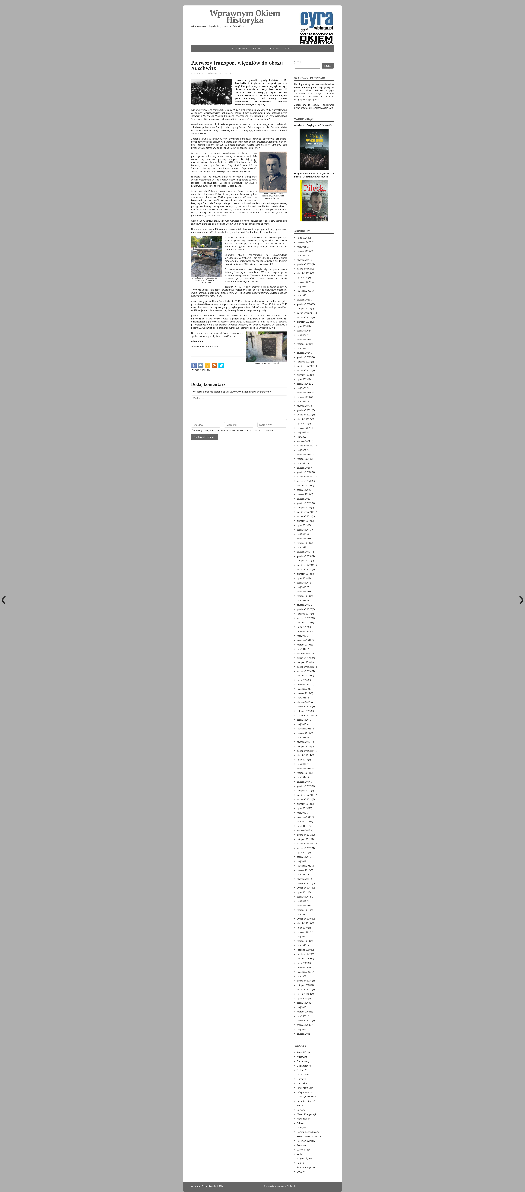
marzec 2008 (303, 1011)
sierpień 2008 (304, 994)
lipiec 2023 (302, 379)
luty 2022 (301, 436)
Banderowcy (303, 1061)
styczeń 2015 (303, 741)
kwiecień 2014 (304, 768)
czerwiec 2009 (304, 967)
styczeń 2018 (303, 604)
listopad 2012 (304, 839)
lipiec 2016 (302, 680)
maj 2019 (301, 534)
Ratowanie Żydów (306, 1140)
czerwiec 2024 (304, 330)
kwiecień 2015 (304, 728)
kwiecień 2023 (304, 392)
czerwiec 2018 (304, 582)
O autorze (274, 48)
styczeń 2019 (303, 551)
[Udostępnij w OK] (207, 365)
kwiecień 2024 (304, 339)
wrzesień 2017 (304, 618)
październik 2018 (305, 565)
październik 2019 (305, 511)
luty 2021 (301, 463)
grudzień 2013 (304, 786)
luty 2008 (301, 1016)
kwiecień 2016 (304, 688)
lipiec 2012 (302, 852)
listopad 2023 (304, 361)
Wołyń (300, 1154)
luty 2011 (301, 914)
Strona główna (239, 48)
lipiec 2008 (302, 998)
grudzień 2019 (304, 503)
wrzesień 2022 (304, 414)
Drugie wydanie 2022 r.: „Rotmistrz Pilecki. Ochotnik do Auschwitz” (314, 175)
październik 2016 (305, 666)
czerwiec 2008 (304, 1002)
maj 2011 (301, 901)
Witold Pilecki (303, 1149)
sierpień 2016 (304, 675)
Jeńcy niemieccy (305, 1087)
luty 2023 (301, 401)
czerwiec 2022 (304, 428)
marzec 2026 (303, 251)
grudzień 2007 (304, 1020)
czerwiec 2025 (304, 282)
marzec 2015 (303, 733)
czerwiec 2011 (304, 896)
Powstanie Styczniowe (308, 1131)
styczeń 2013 (303, 830)
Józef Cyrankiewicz (306, 1096)
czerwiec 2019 (304, 529)
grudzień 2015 (304, 706)
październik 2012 (305, 843)
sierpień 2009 (304, 958)
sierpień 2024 (304, 321)
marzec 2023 (303, 397)
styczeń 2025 (303, 299)
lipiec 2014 (302, 759)
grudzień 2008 (304, 980)
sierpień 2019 (304, 520)
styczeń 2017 (303, 653)
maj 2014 (301, 763)
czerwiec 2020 (304, 489)
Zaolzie (300, 1162)
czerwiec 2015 (304, 719)
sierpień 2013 (304, 803)
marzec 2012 (303, 870)
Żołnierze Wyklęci (306, 1167)
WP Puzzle (291, 1186)
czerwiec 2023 (304, 383)
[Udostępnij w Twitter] (221, 365)
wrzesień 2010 (304, 918)
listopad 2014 (304, 746)
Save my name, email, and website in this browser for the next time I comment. (234, 430)
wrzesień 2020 (304, 480)
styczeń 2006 (303, 1033)
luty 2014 (301, 777)
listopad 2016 (304, 662)
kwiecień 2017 (304, 640)
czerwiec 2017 (304, 631)
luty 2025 (301, 295)
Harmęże (301, 1078)
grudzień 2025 (304, 264)
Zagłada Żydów (304, 1158)
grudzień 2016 (304, 657)
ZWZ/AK (301, 1171)
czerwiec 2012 (304, 856)
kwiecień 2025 (304, 290)
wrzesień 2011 (304, 887)
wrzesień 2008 (304, 989)
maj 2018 (301, 587)
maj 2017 (301, 635)
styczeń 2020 (303, 498)
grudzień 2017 (304, 609)
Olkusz (300, 1123)
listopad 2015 (304, 711)
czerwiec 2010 (304, 932)
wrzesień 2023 (304, 370)
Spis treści (258, 48)
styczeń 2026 (303, 259)
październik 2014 (305, 750)
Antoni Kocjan (304, 1052)
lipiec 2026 (302, 237)
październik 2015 (305, 715)
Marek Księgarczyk (306, 1114)
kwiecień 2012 (304, 865)
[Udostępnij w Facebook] (194, 365)
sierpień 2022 (304, 419)
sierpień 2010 (304, 923)
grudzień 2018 (304, 556)
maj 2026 (301, 246)
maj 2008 (301, 1007)
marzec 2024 (303, 343)
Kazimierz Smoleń (306, 1101)
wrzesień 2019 (304, 516)
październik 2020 (305, 476)
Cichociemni (303, 1074)
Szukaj (297, 61)
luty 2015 (301, 737)
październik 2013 (305, 794)
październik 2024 (305, 312)
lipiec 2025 (302, 277)
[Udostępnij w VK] (200, 365)
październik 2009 (305, 954)
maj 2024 (301, 335)
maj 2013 (301, 812)
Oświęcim (302, 1127)
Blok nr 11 (302, 1070)
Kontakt (289, 48)
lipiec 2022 (302, 423)
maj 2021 (301, 450)
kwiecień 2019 (304, 538)
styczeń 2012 (303, 878)
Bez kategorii (212, 73)
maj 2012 (301, 861)
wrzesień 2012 (304, 848)
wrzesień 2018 (304, 569)
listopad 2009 (304, 949)
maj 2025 (301, 286)
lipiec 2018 (302, 578)
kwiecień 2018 (304, 591)
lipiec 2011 (302, 892)
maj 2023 (301, 388)
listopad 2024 (304, 308)
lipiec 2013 (302, 808)
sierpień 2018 (304, 573)
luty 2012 (301, 874)
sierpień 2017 (304, 622)
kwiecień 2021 (304, 454)
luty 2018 (301, 600)
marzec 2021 (303, 458)
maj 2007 (301, 1029)
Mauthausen (303, 1118)
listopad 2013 (304, 790)
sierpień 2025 (304, 273)
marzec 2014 (303, 772)
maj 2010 (301, 936)
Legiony (301, 1109)
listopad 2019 (304, 507)
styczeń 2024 (303, 352)
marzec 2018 (303, 595)
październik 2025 (305, 268)
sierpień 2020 (304, 485)
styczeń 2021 (303, 467)
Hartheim (302, 1083)
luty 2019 (301, 547)
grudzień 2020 (304, 472)
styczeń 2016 (303, 702)
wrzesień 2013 (304, 799)
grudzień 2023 (304, 357)
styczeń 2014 (303, 781)
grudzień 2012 (304, 834)
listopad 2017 (304, 613)
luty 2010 (301, 945)
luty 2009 (301, 976)
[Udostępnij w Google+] (214, 365)
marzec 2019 (303, 542)
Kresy (300, 1105)
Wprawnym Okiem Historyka (245, 16)
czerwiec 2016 (304, 684)
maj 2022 (301, 432)
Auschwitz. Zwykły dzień (308, 125)
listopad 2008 (304, 985)
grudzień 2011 (304, 883)
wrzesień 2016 (304, 671)
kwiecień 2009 (304, 971)
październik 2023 (305, 366)
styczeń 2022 (303, 441)
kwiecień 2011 (304, 905)
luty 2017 (301, 649)
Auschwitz (302, 1056)
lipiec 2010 (302, 927)
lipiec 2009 (302, 963)
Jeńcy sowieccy (304, 1092)
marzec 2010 (303, 940)
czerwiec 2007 (304, 1024)
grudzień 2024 (304, 304)
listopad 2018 (304, 560)
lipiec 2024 (302, 326)
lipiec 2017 (302, 626)
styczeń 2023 (303, 405)
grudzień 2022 (304, 410)
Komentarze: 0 (225, 73)
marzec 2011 (303, 909)
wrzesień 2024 (304, 317)
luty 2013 (301, 825)
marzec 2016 (303, 693)
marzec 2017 (303, 644)
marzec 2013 (303, 821)
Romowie (301, 1145)
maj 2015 (301, 724)
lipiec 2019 (302, 525)
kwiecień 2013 (304, 817)
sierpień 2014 (304, 755)
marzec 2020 (303, 494)
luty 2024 (301, 348)
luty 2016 (301, 697)
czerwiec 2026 (304, 242)
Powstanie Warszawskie (309, 1136)
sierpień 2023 (304, 374)
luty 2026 (301, 255)
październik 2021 (305, 445)
